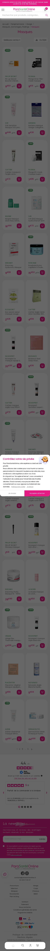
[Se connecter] (31, 945)
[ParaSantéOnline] (24, 9)
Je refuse (30, 487)
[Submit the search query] (46, 15)
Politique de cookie (18, 487)
